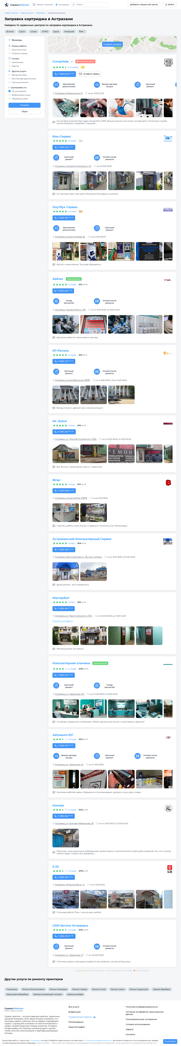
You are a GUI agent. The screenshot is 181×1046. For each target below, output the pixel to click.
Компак (58, 805)
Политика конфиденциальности (142, 1007)
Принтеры (40, 13)
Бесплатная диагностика (24, 79)
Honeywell (69, 31)
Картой (15, 66)
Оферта (129, 1029)
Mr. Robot (59, 421)
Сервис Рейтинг (11, 13)
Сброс (24, 111)
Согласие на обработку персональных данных (145, 1013)
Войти (171, 4)
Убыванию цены (20, 99)
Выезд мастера (19, 75)
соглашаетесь (35, 1040)
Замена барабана (161, 989)
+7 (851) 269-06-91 (65, 218)
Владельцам (75, 1012)
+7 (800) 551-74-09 (65, 74)
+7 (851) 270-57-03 (65, 745)
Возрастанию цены (21, 95)
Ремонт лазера (79, 989)
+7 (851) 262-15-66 (65, 608)
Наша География (77, 1027)
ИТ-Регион (60, 350)
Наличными (17, 62)
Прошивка (11, 989)
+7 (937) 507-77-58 (65, 432)
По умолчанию (19, 91)
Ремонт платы (117, 989)
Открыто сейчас (20, 53)
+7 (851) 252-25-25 (65, 816)
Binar (56, 480)
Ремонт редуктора (139, 989)
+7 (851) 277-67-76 (65, 361)
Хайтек (57, 279)
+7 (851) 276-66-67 (65, 936)
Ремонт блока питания (33, 989)
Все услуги (74, 1007)
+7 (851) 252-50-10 (65, 877)
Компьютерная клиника (71, 663)
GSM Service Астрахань (70, 925)
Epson (56, 31)
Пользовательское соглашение (141, 1019)
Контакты (130, 1034)
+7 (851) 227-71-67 (65, 675)
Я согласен (170, 1041)
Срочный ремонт (20, 82)
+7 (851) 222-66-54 (65, 147)
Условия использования (138, 1024)
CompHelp (60, 61)
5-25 (55, 866)
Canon (22, 31)
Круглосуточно (19, 50)
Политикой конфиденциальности (98, 1040)
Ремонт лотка (98, 989)
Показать (24, 105)
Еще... (82, 31)
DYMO (45, 31)
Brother (10, 31)
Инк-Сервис (61, 136)
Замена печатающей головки (47, 994)
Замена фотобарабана (17, 994)
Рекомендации (76, 1022)
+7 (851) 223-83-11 (64, 291)
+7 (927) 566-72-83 (65, 490)
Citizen (33, 31)
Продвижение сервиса (80, 1017)
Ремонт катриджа (58, 989)
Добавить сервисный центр (144, 4)
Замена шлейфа (75, 994)
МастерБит (60, 598)
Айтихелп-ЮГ (62, 735)
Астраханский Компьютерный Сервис (82, 539)
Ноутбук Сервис (65, 207)
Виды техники (27, 13)
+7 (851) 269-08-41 (65, 549)
